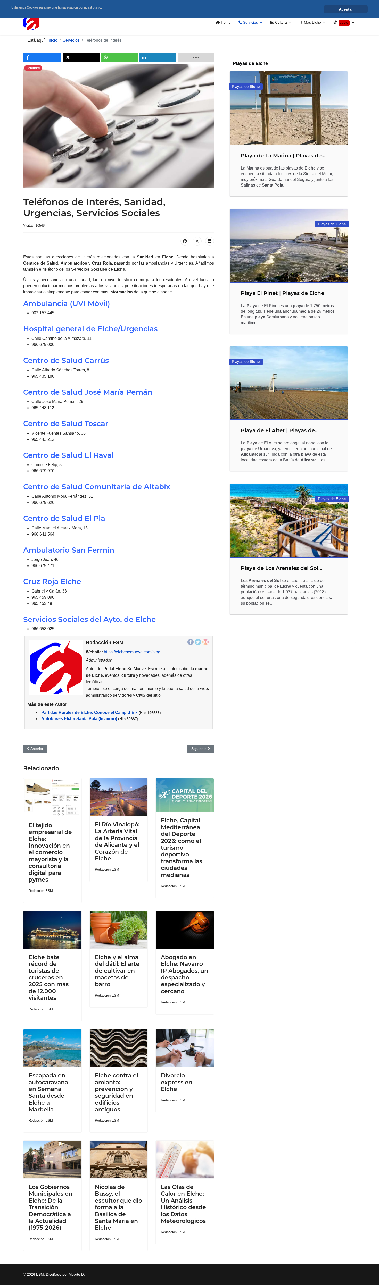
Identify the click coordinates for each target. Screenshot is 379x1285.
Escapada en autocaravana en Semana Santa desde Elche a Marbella (48, 1092)
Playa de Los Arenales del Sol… (281, 568)
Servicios (250, 22)
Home (225, 22)
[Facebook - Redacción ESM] (190, 642)
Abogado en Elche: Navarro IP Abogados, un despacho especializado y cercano (184, 974)
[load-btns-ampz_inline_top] (196, 57)
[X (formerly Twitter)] (197, 241)
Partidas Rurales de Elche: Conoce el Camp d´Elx (89, 712)
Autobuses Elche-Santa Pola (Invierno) (79, 718)
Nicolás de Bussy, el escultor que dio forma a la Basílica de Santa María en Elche (118, 1207)
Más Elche (312, 22)
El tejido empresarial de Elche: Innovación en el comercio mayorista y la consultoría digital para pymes (50, 852)
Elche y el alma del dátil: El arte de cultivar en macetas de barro (117, 971)
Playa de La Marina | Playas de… (283, 156)
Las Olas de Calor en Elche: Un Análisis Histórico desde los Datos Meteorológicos (183, 1203)
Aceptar (346, 9)
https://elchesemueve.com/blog (132, 652)
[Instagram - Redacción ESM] (205, 642)
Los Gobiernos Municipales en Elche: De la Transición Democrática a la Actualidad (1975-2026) (50, 1207)
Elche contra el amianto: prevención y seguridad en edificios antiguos (116, 1092)
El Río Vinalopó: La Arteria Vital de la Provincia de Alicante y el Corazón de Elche (117, 841)
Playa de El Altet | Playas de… (280, 430)
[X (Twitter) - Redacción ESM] (198, 642)
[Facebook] (184, 241)
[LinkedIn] (209, 241)
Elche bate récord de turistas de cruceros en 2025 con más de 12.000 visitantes (49, 977)
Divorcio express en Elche (176, 1082)
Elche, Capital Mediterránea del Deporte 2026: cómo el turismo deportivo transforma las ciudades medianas (181, 847)
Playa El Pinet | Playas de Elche (282, 293)
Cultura (280, 22)
